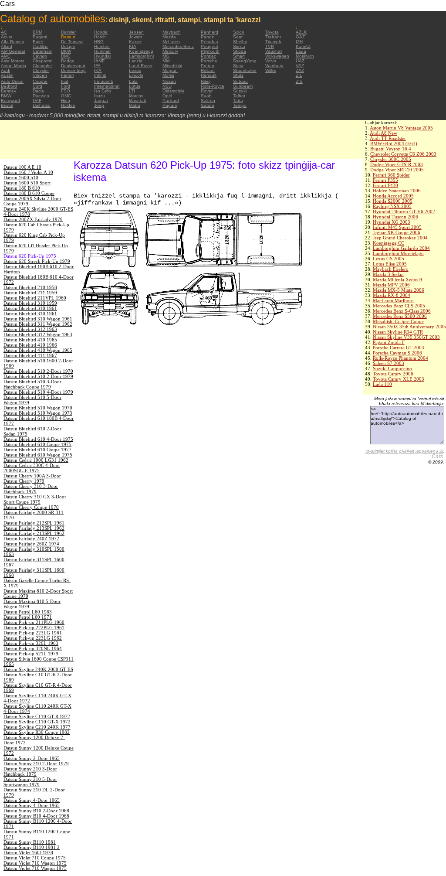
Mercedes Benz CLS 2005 (399, 305)
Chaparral (42, 60)
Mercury (170, 51)
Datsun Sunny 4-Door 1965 (31, 800)
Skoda (239, 51)
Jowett (135, 36)
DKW (66, 51)
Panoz (207, 36)
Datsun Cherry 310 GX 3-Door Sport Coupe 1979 (34, 499)
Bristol (7, 105)
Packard (170, 100)
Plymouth (210, 51)
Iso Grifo (102, 91)
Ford (65, 86)
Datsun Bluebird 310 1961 (30, 308)
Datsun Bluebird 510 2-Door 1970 (38, 371)
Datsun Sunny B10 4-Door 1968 (36, 815)
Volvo (270, 60)
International (106, 86)
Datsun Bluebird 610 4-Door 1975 (38, 439)
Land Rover (140, 65)
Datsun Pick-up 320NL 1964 (32, 648)
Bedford (9, 86)
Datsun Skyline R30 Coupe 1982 (36, 732)
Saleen (208, 100)
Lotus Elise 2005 (390, 263)
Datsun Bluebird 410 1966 (30, 345)
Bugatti (40, 36)
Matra (134, 105)
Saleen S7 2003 (388, 363)
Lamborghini (141, 56)
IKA (97, 70)
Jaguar (101, 100)
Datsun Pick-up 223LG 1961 (32, 632)
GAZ (300, 36)
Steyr (238, 65)
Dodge (67, 60)
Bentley (8, 91)
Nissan (169, 81)
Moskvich (305, 56)
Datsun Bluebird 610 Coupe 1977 (37, 449)
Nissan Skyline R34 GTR (398, 331)
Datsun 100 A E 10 (22, 167)
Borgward (10, 100)
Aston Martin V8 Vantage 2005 (401, 127)
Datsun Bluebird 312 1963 (30, 329)
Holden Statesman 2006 (397, 190)
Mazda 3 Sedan (388, 274)
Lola (133, 81)
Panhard (209, 32)
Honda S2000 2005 (392, 201)
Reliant (208, 70)
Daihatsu (42, 105)
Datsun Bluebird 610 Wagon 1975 (37, 454)
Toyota (272, 32)
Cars (437, 456)
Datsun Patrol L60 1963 (27, 611)
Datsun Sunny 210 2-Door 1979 (36, 763)
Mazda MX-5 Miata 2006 (398, 290)
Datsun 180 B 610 (21, 188)
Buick (38, 41)
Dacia (38, 91)
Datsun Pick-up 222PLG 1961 (33, 627)
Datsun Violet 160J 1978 (28, 852)
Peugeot (209, 46)
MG (165, 56)
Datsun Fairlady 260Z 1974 (31, 543)
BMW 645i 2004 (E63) (393, 143)
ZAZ (300, 70)
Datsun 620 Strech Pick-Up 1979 (36, 261)
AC (4, 32)
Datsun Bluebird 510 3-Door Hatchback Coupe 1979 (32, 384)
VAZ (300, 65)
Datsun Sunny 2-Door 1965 (31, 758)
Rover (207, 91)
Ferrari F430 (385, 185)
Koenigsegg (141, 51)
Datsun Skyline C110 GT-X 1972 (37, 721)
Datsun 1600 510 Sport (27, 182)
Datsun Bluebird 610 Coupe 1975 (37, 444)
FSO (65, 91)
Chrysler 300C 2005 (390, 159)
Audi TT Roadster (388, 138)
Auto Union (12, 81)
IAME (99, 60)
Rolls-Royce (212, 86)
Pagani (169, 105)
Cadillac (40, 46)
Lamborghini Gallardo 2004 (401, 248)
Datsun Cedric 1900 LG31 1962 (35, 460)
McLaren (171, 41)
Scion (238, 32)
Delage (68, 46)
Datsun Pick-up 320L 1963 (30, 643)
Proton (207, 65)
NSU (167, 86)
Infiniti (100, 75)
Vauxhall (273, 51)
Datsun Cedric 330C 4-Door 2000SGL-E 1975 (31, 468)
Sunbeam (243, 86)
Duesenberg (73, 70)
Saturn (207, 105)
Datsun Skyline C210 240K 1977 (37, 726)
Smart (239, 56)
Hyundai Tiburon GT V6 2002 (404, 211)
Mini (166, 60)
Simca (239, 46)
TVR (269, 46)
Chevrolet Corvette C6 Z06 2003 (403, 154)
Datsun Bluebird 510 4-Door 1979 (38, 392)
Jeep (99, 105)
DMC (66, 56)
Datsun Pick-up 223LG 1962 (32, 638)
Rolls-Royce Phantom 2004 (400, 358)
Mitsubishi (172, 65)
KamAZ (303, 46)
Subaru (240, 81)
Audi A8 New (383, 133)
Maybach (171, 32)
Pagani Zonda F (389, 342)
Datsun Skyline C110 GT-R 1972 (36, 716)
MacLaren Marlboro (393, 300)
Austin (7, 75)
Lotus (134, 86)
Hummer (102, 51)
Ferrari (67, 75)
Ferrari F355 (385, 180)
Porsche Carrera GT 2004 (398, 347)
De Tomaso (72, 41)
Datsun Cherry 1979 (23, 481)
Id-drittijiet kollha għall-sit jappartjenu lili (404, 451)
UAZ (300, 60)
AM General (13, 51)
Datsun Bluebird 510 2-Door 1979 (38, 376)
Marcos (136, 95)
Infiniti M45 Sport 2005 (397, 227)
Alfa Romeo (12, 41)
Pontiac (208, 56)
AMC (5, 56)
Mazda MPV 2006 (391, 284)
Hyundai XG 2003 (391, 222)
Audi (5, 70)
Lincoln (136, 75)
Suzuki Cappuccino (392, 368)
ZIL (299, 75)
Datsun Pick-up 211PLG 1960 (33, 622)
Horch (100, 36)
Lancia (135, 60)
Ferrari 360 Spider (391, 174)
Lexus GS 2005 (388, 258)
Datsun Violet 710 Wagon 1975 (35, 863)
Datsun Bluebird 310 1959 (30, 303)
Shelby (240, 41)
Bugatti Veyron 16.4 (390, 148)
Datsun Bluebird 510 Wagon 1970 (37, 407)
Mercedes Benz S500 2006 (400, 316)
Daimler (68, 32)
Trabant (273, 36)
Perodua (209, 41)
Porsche (209, 60)
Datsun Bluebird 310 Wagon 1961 (37, 318)
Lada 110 (382, 384)
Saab (206, 95)
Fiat (64, 81)
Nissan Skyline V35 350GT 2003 (406, 337)
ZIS (299, 81)
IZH (299, 41)
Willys (270, 70)
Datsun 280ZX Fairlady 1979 (33, 219)
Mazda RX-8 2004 (391, 295)
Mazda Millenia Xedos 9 (397, 279)
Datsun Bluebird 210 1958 (30, 287)
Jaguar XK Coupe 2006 (396, 232)
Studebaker (245, 70)
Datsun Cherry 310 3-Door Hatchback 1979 (30, 489)
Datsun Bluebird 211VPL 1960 (34, 297)
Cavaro (40, 56)
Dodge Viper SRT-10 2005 (397, 169)
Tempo (240, 105)
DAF (37, 100)
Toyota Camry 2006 (393, 373)
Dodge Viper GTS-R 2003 (396, 164)
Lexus (135, 70)
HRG (99, 41)
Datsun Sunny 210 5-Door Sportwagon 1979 (30, 782)
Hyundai (102, 56)
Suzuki (240, 91)
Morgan (170, 70)
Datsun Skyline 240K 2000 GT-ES (38, 669)
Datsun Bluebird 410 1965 (30, 339)
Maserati (137, 100)
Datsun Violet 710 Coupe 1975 (34, 857)
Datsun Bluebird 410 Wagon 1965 (37, 350)
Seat (238, 36)
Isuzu (99, 95)
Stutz (238, 75)
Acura (7, 36)
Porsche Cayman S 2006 (397, 352)
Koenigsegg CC (388, 242)
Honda (101, 32)
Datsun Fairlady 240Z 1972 (31, 538)
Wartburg (274, 65)
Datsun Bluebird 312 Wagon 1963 (37, 334)
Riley (205, 81)
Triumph (273, 41)
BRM (37, 32)
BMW (6, 95)
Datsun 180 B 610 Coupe (28, 193)
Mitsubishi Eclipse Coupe (398, 321)
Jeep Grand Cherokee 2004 (400, 237)
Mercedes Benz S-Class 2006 (402, 311)
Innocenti (103, 81)
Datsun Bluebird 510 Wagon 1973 (37, 413)
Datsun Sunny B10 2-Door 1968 (36, 810)
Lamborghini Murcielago (398, 253)
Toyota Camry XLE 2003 (398, 379)
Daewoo (41, 95)
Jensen (136, 32)
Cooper (40, 81)
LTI (132, 91)
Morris (168, 75)
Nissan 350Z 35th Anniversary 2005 (409, 326)
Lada (301, 51)
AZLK (301, 32)
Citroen (40, 75)
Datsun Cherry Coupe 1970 (31, 507)
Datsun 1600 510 (20, 177)
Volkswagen (277, 56)
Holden (68, 105)
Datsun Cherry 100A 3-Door (32, 475)
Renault (208, 75)
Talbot (239, 95)
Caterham (42, 51)
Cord (37, 86)
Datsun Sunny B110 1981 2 (31, 847)
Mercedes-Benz (178, 46)
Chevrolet (42, 65)
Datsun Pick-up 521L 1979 (30, 653)
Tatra (238, 100)
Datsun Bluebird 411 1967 (30, 355)
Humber (102, 46)
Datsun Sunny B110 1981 (29, 842)
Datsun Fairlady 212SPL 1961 (33, 522)
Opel (167, 95)
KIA (132, 46)
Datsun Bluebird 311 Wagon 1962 (37, 324)
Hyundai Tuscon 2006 (395, 216)
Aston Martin (13, 65)
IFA (97, 65)
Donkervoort (73, 65)
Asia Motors (12, 60)
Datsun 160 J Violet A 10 (28, 172)
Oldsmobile (173, 91)
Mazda (169, 36)
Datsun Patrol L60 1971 (27, 617)
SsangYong (245, 60)
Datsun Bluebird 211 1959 (30, 292)
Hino (65, 100)
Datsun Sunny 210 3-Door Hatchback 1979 (30, 771)
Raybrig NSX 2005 (392, 206)
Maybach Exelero (391, 269)
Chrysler (41, 70)
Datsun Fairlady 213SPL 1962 (33, 528)
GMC (66, 95)
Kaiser (135, 41)
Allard (6, 46)
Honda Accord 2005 (393, 195)
